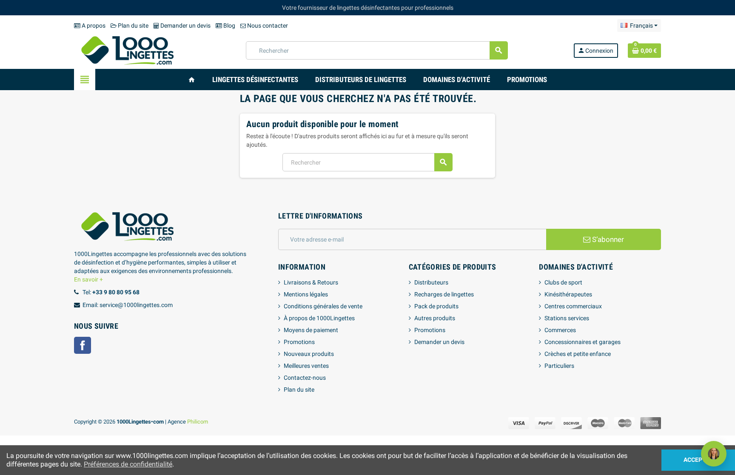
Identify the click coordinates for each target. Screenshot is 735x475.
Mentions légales (306, 294)
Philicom (197, 421)
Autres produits (434, 318)
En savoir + (88, 279)
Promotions (299, 341)
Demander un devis (185, 25)
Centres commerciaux (573, 306)
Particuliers (559, 365)
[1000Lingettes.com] (127, 49)
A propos (92, 25)
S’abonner (607, 239)
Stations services (566, 318)
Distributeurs (431, 282)
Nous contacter (267, 25)
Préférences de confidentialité (128, 464)
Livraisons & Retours (311, 282)
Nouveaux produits (309, 353)
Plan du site (132, 25)
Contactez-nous (305, 377)
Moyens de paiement (311, 330)
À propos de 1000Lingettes (319, 318)
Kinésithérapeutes (568, 294)
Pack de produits (436, 306)
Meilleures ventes (306, 365)
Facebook (82, 345)
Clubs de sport (563, 282)
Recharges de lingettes (444, 294)
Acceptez (698, 460)
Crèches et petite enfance (577, 353)
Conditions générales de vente (323, 306)
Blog (228, 25)
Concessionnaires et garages (582, 341)
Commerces (560, 330)
